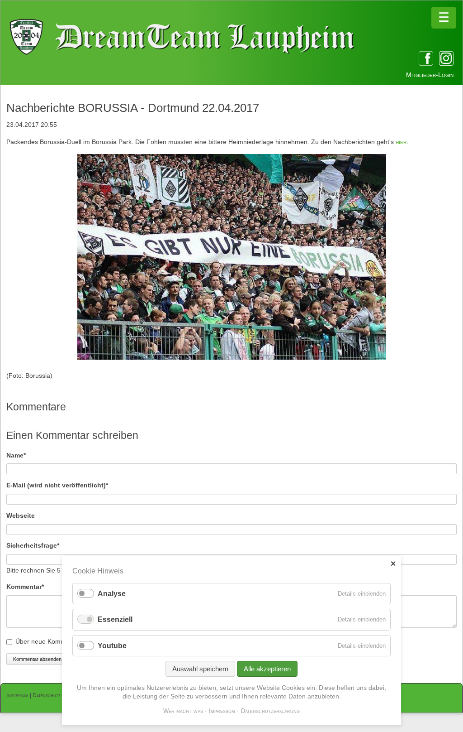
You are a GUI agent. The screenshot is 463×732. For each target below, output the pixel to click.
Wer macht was (183, 711)
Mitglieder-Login (430, 74)
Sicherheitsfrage (32, 545)
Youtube (112, 646)
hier (401, 141)
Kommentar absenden (37, 659)
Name (22, 455)
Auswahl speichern (200, 669)
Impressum (17, 695)
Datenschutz (47, 695)
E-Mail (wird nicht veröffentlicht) (57, 485)
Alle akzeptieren (267, 669)
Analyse (112, 593)
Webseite (20, 515)
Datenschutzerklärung (270, 711)
